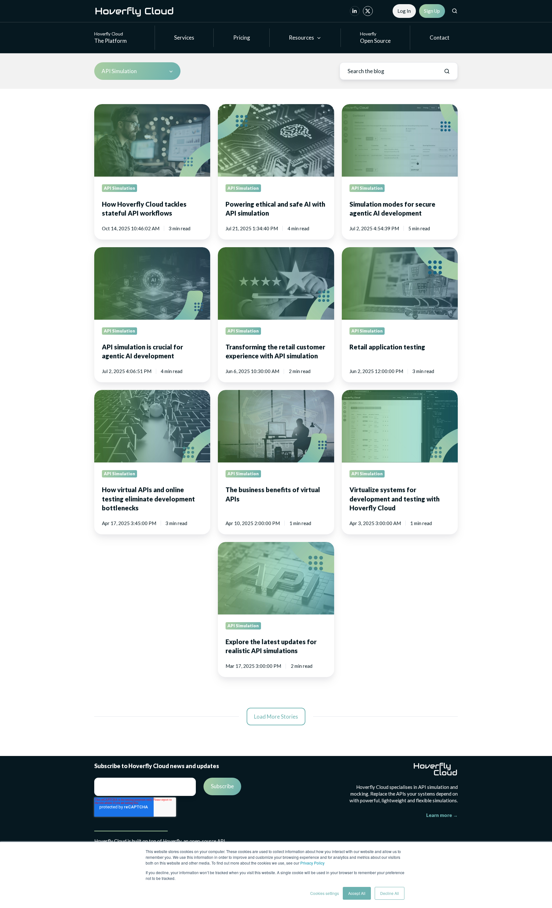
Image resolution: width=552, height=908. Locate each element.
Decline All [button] (389, 893)
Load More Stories (276, 716)
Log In (404, 11)
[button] (454, 11)
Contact (439, 37)
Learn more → (442, 815)
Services (184, 37)
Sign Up (432, 11)
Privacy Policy (312, 863)
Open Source (375, 37)
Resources (301, 37)
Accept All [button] (356, 893)
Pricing (241, 37)
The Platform (110, 37)
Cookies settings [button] (324, 893)
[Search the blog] (447, 71)
